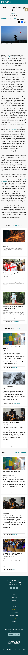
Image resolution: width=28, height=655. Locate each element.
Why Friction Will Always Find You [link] (13, 244)
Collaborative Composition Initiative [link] (14, 427)
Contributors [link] (14, 597)
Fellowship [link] (14, 596)
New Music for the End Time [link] (11, 422)
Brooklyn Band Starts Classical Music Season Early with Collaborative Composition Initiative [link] (13, 555)
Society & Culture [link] (8, 287)
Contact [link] (14, 602)
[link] (26, 9)
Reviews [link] (14, 623)
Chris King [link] (6, 424)
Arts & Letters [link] (5, 18)
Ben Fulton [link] (15, 13)
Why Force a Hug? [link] (8, 386)
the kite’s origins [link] (13, 129)
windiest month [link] (11, 56)
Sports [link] (16, 287)
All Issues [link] (14, 606)
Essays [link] (14, 620)
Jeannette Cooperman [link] (9, 350)
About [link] (14, 594)
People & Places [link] (7, 321)
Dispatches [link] (13, 18)
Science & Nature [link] (14, 615)
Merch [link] (14, 599)
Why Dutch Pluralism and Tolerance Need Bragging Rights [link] (13, 307)
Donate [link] (14, 600)
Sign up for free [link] (14, 634)
